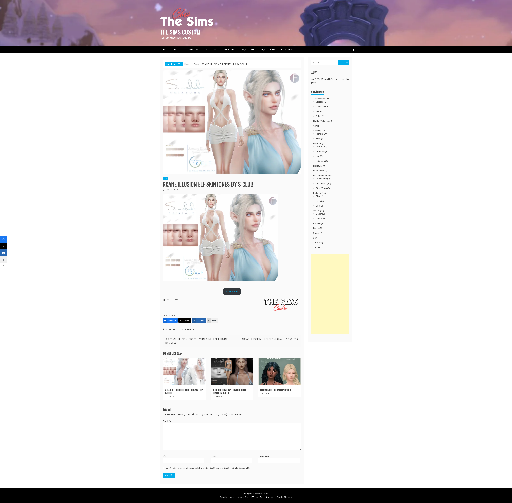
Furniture (317, 143)
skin (173, 329)
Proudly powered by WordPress (235, 497)
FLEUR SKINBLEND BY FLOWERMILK (275, 390)
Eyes (318, 201)
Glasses (319, 101)
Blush (318, 196)
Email (214, 456)
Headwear (321, 106)
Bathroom (320, 146)
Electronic (320, 218)
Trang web (263, 456)
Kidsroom (320, 161)
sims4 (168, 329)
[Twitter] (3, 246)
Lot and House (320, 175)
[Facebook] (3, 239)
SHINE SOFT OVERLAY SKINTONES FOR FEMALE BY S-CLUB (229, 391)
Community (321, 178)
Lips (318, 205)
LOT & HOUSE (192, 49)
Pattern (317, 223)
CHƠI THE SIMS (267, 49)
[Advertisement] (330, 294)
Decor (319, 213)
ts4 (193, 329)
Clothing (317, 130)
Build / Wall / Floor (321, 121)
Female (319, 133)
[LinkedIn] (3, 252)
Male (318, 138)
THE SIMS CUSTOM (180, 32)
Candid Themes (284, 497)
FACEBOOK (287, 49)
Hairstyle (317, 165)
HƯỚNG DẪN (247, 49)
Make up (317, 193)
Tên (165, 456)
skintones (179, 329)
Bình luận (167, 421)
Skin (165, 178)
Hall (317, 156)
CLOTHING (211, 49)
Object (316, 210)
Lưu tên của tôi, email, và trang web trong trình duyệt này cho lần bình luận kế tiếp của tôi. (207, 468)
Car (315, 125)
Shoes (316, 233)
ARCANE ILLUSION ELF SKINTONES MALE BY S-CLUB (269, 339)
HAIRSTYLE (229, 49)
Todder (316, 247)
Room (316, 228)
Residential (321, 183)
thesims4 (187, 329)
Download (232, 291)
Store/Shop (321, 188)
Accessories (319, 98)
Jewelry (319, 111)
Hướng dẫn (318, 170)
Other (318, 116)
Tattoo (316, 242)
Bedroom (320, 151)
